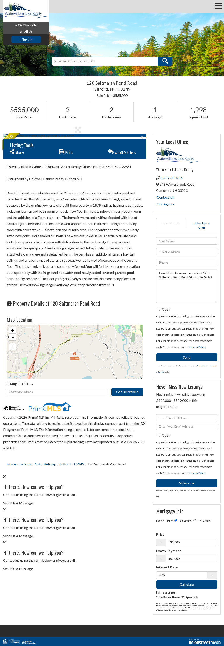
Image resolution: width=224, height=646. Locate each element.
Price (160, 534)
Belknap (50, 464)
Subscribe (186, 483)
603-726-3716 (26, 25)
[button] (165, 61)
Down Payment (168, 551)
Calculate (187, 584)
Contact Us (165, 197)
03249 (79, 464)
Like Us (26, 39)
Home (11, 464)
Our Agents (165, 204)
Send (186, 357)
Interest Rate (167, 567)
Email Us (26, 31)
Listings (25, 464)
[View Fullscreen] (12, 346)
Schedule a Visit (202, 225)
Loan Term (164, 520)
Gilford (65, 464)
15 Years (204, 520)
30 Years (185, 520)
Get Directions (127, 392)
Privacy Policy (197, 347)
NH (37, 464)
